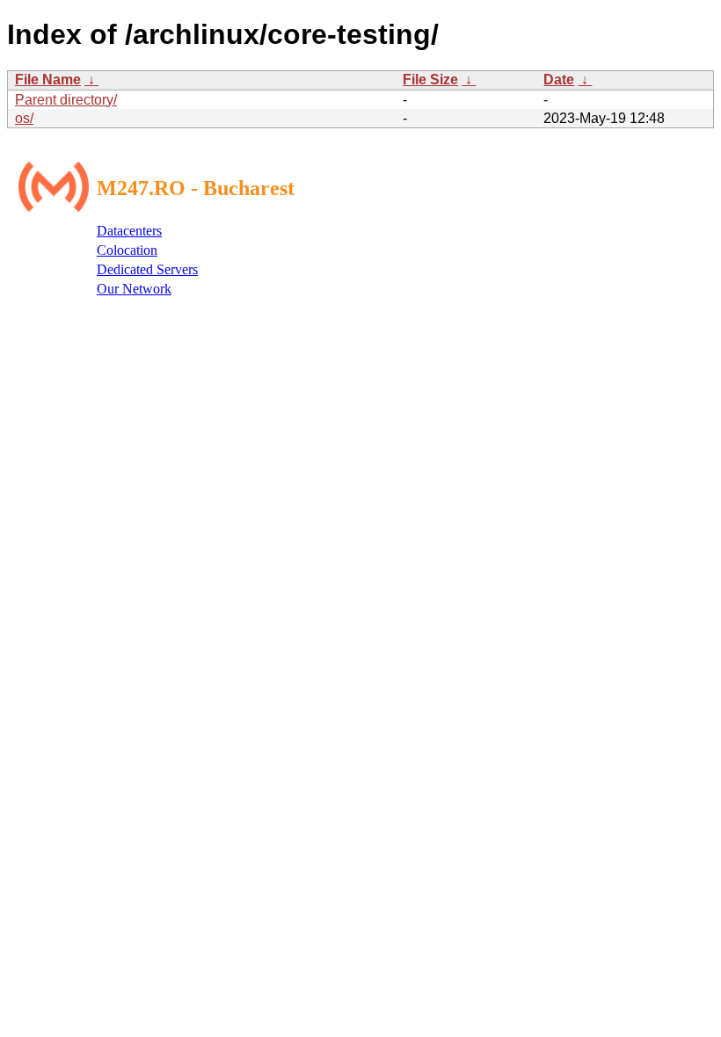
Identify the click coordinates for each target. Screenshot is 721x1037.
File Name (48, 79)
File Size (430, 79)
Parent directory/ (66, 99)
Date (558, 79)
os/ (24, 118)
